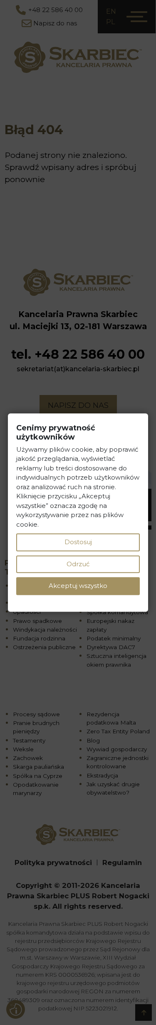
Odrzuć (78, 564)
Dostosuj (78, 542)
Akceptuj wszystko (78, 586)
